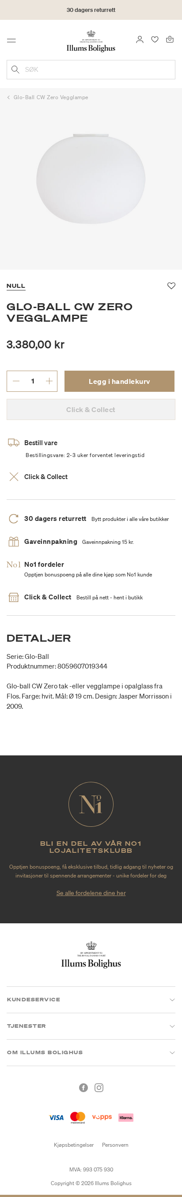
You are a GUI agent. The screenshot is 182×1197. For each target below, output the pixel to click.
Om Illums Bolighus (45, 1052)
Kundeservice (33, 999)
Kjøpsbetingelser (74, 1145)
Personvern (115, 1145)
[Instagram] (99, 1087)
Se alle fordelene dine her (91, 893)
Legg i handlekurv (119, 381)
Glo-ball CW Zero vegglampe (51, 97)
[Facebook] (83, 1087)
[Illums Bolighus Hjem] (91, 41)
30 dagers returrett (91, 10)
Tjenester (26, 1026)
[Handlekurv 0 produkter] (170, 39)
